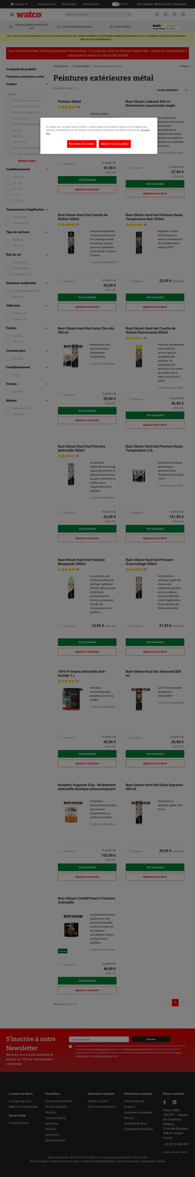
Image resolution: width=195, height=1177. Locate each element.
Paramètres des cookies (82, 143)
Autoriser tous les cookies (115, 143)
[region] (98, 136)
